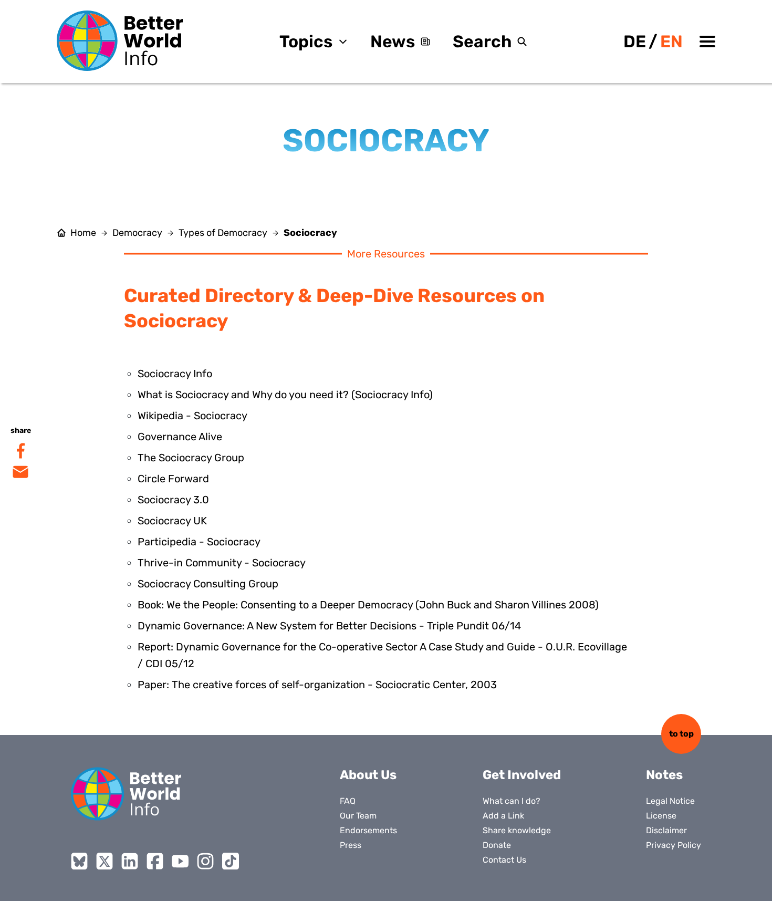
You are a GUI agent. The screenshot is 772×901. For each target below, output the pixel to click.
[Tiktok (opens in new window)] (230, 861)
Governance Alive (180, 436)
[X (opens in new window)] (104, 861)
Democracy (137, 233)
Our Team (358, 816)
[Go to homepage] (120, 41)
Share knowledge (517, 830)
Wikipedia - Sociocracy (192, 415)
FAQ (348, 801)
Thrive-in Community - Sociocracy (222, 562)
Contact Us (504, 860)
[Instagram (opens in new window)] (205, 861)
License (661, 816)
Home (83, 233)
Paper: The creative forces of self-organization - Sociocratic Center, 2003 (317, 684)
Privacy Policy (673, 845)
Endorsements (368, 830)
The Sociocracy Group (191, 457)
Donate (497, 845)
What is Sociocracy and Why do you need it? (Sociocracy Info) (285, 394)
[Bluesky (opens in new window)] (79, 861)
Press (350, 845)
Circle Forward (173, 478)
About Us (368, 775)
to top (681, 734)
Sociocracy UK (172, 520)
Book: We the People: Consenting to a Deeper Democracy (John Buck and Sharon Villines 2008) (368, 604)
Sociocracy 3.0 (173, 499)
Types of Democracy (223, 233)
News (392, 41)
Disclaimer (666, 830)
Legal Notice (670, 801)
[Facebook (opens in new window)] (155, 861)
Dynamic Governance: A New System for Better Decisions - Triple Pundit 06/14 (329, 625)
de (634, 41)
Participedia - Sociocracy (199, 541)
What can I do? (511, 801)
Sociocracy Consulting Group (208, 583)
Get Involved (522, 775)
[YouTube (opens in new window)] (180, 861)
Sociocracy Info (175, 373)
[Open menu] (707, 41)
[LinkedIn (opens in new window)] (129, 861)
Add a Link (503, 816)
